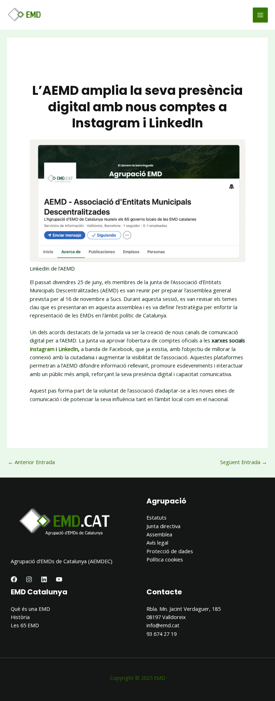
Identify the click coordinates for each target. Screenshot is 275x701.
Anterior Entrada (31, 462)
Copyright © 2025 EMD (137, 677)
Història (20, 616)
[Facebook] (14, 579)
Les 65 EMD (25, 625)
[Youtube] (59, 579)
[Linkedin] (44, 579)
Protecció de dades (169, 551)
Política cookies (164, 559)
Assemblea (159, 534)
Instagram (42, 348)
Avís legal (157, 542)
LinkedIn (68, 348)
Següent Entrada (243, 462)
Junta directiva (163, 526)
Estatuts (156, 517)
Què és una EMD (30, 608)
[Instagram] (29, 579)
